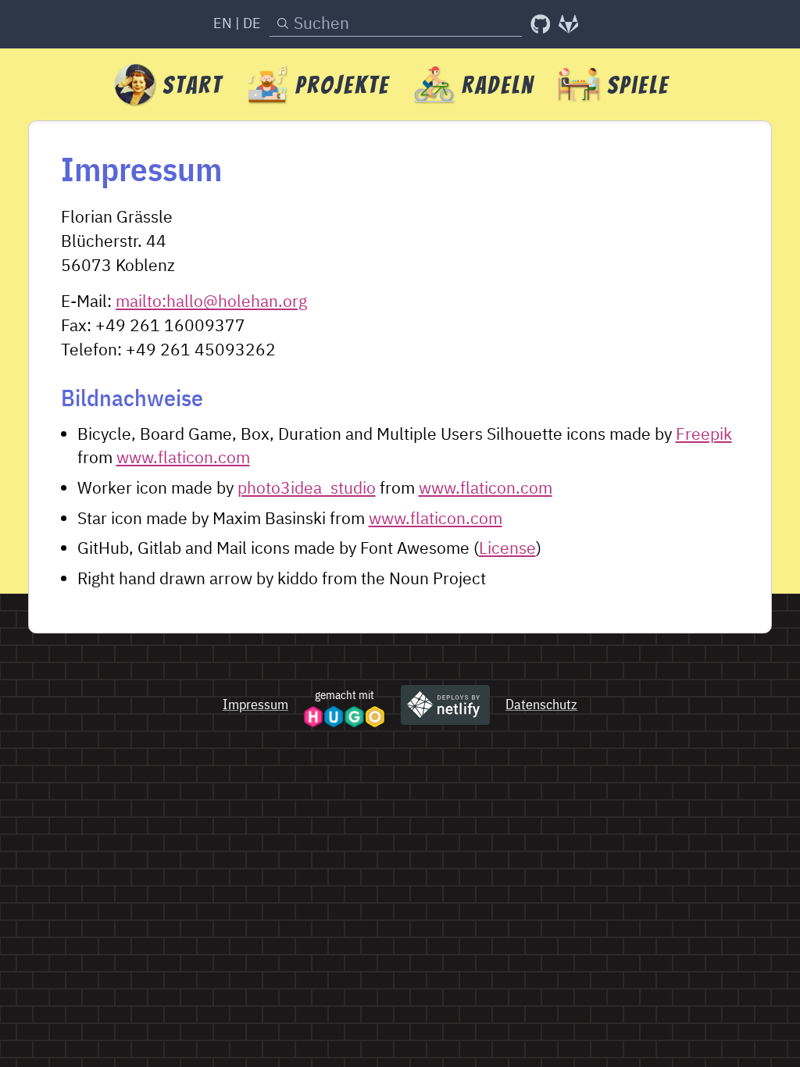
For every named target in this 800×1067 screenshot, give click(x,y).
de (252, 23)
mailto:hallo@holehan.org (211, 301)
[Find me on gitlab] (569, 24)
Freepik (704, 433)
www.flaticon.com (183, 457)
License (507, 547)
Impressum (255, 704)
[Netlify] (445, 705)
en (222, 23)
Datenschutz (541, 704)
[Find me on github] (540, 24)
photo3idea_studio (307, 487)
